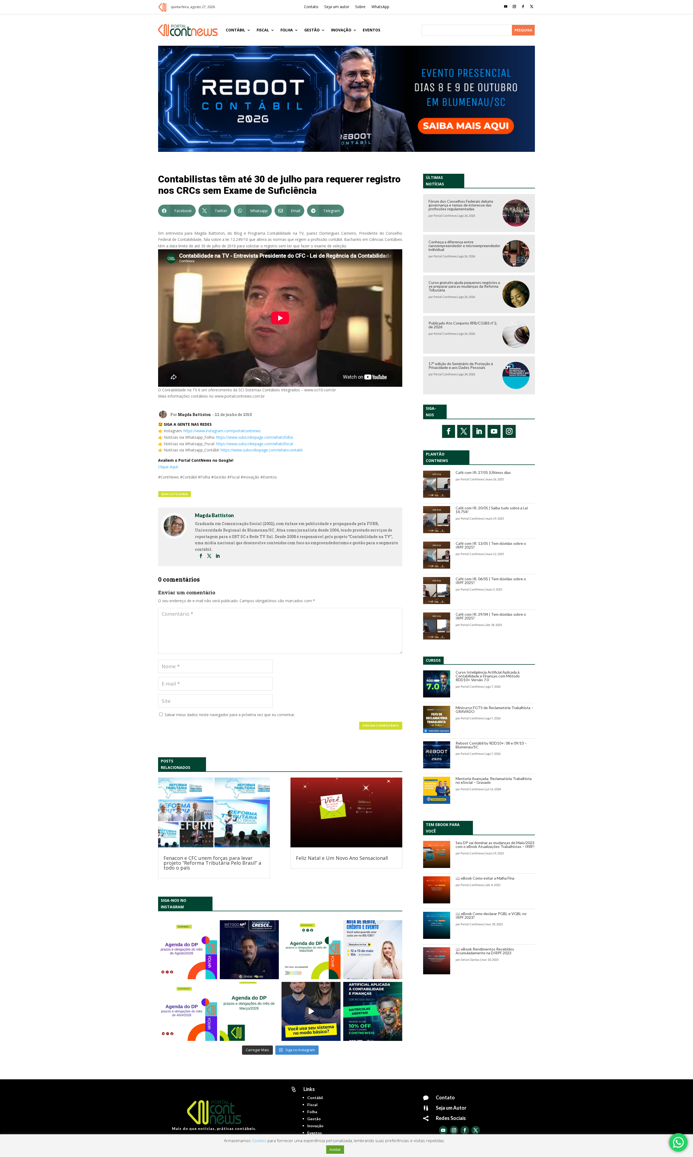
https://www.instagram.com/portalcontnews (222, 430)
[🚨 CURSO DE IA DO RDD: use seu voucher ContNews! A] (372, 1011)
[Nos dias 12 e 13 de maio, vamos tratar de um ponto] (372, 949)
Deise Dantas (470, 959)
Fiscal (263, 29)
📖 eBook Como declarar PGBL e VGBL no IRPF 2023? (491, 915)
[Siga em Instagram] (514, 6)
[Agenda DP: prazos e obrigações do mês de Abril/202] (187, 1011)
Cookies (259, 1140)
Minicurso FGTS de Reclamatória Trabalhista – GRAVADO (494, 709)
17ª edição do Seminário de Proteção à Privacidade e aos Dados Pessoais (461, 365)
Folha (286, 29)
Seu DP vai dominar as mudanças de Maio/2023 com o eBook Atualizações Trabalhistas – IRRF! (495, 844)
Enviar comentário (381, 725)
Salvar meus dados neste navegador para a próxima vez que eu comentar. (230, 714)
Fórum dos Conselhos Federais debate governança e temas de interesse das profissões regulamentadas (461, 205)
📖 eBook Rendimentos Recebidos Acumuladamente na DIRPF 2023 (485, 951)
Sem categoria (174, 494)
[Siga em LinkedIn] (478, 431)
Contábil (235, 29)
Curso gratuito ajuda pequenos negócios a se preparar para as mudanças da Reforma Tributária (464, 286)
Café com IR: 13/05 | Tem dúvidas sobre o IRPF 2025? (491, 545)
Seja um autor (336, 7)
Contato (311, 7)
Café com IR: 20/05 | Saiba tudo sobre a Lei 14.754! (492, 510)
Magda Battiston (194, 414)
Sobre (360, 7)
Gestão (312, 29)
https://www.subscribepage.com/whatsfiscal (254, 443)
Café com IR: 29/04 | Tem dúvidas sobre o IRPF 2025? (491, 616)
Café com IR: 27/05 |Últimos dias (483, 472)
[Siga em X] (531, 6)
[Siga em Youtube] (505, 6)
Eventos (371, 29)
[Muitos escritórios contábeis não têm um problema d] (249, 949)
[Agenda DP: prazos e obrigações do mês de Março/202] (249, 1011)
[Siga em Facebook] (523, 6)
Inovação (341, 29)
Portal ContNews (445, 215)
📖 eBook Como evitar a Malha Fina (485, 878)
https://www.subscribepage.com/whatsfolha (254, 437)
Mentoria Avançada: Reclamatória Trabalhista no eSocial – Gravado (494, 780)
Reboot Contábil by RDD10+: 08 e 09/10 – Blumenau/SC (491, 745)
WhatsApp (380, 7)
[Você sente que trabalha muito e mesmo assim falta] (311, 1011)
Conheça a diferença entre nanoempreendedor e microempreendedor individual (464, 246)
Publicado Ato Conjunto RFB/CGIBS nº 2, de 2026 (463, 325)
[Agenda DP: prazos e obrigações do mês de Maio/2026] (311, 949)
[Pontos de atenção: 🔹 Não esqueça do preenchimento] (187, 949)
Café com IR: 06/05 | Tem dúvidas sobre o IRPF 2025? (491, 580)
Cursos (433, 660)
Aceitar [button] (335, 1149)
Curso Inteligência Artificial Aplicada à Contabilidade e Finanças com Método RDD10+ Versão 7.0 (488, 676)
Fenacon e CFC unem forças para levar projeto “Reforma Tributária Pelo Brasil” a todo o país (212, 863)
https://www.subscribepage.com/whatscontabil (261, 450)
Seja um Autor (451, 1108)
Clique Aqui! (168, 466)
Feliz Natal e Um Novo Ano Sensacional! (342, 858)
